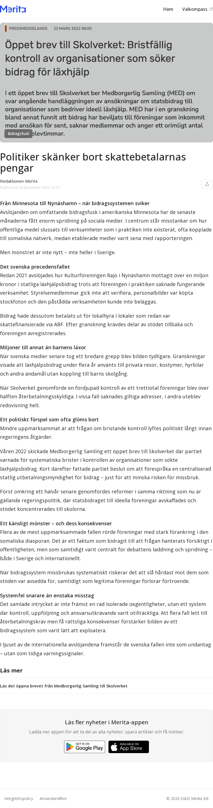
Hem (168, 9)
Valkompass (194, 9)
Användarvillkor (53, 798)
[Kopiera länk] (207, 184)
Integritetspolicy (18, 798)
